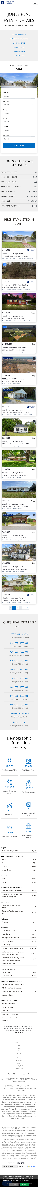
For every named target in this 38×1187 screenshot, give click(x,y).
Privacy (19, 1058)
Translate (33, 1166)
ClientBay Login (19, 1066)
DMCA (19, 1063)
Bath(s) (5, 118)
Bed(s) (5, 110)
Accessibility (19, 1060)
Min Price (6, 92)
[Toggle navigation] (35, 3)
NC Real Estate (19, 1043)
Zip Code (19, 1053)
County (19, 1048)
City (19, 1051)
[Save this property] (34, 233)
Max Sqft (6, 135)
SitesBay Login (19, 1068)
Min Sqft (5, 127)
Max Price (6, 101)
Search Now (19, 145)
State (19, 1045)
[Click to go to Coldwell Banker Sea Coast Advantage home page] (7, 2)
